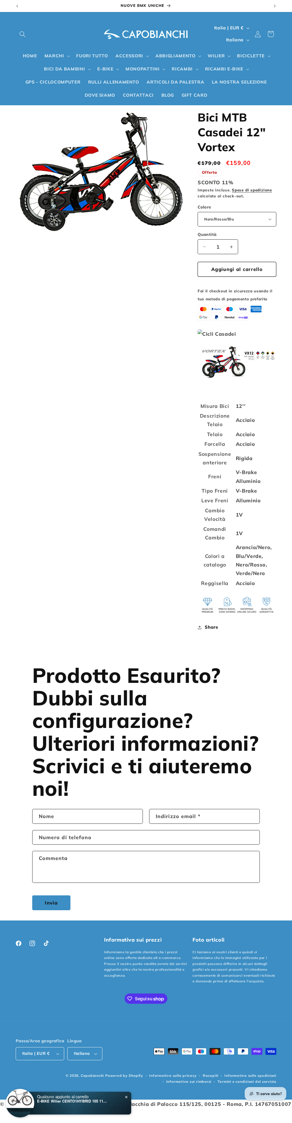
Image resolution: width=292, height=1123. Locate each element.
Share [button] (211, 627)
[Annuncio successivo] (275, 6)
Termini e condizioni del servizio (247, 1081)
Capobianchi (92, 1075)
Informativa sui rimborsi (188, 1081)
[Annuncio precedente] (17, 6)
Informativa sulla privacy (172, 1075)
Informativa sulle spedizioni (250, 1075)
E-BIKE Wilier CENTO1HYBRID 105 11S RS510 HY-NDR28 (72, 1101)
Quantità (207, 234)
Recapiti (210, 1075)
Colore (204, 207)
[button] (22, 34)
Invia (51, 903)
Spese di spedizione (252, 190)
